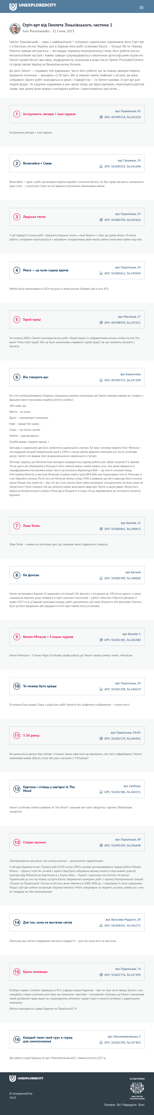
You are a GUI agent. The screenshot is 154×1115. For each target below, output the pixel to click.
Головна (109, 1105)
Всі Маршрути (127, 1105)
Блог (141, 1105)
